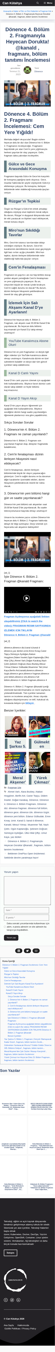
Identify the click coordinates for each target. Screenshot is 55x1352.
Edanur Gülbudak (35, 816)
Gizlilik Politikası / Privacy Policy (20, 1328)
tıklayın (29, 703)
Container (30, 1237)
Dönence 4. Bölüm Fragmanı (21, 804)
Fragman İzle (45, 11)
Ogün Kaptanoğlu (20, 829)
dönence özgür (41, 812)
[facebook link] (18, 1300)
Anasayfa (7, 11)
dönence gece (11, 812)
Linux (38, 1237)
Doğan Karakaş (20, 800)
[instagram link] (6, 1300)
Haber (15, 11)
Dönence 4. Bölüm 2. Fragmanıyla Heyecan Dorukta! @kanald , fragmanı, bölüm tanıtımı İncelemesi (27, 845)
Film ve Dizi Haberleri (29, 11)
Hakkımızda (23, 1325)
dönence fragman (18, 808)
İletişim (10, 1253)
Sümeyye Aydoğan (13, 833)
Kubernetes (15, 1234)
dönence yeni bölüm (14, 816)
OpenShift (19, 1237)
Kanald (7, 824)
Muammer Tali (35, 824)
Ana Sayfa (9, 1325)
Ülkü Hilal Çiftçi (32, 833)
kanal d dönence (35, 820)
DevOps (34, 1234)
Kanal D (21, 820)
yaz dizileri (16, 837)
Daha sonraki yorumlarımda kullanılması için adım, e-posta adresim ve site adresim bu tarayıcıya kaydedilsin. (28, 926)
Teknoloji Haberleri (40, 1228)
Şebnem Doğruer (38, 829)
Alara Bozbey (27, 791)
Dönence (33, 800)
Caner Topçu (33, 796)
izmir (13, 820)
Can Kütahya (12, 3)
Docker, (26, 1234)
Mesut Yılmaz (19, 824)
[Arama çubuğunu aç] (37, 3)
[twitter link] (12, 1300)
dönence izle (26, 812)
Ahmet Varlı (14, 791)
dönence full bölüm (37, 808)
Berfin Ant (20, 796)
